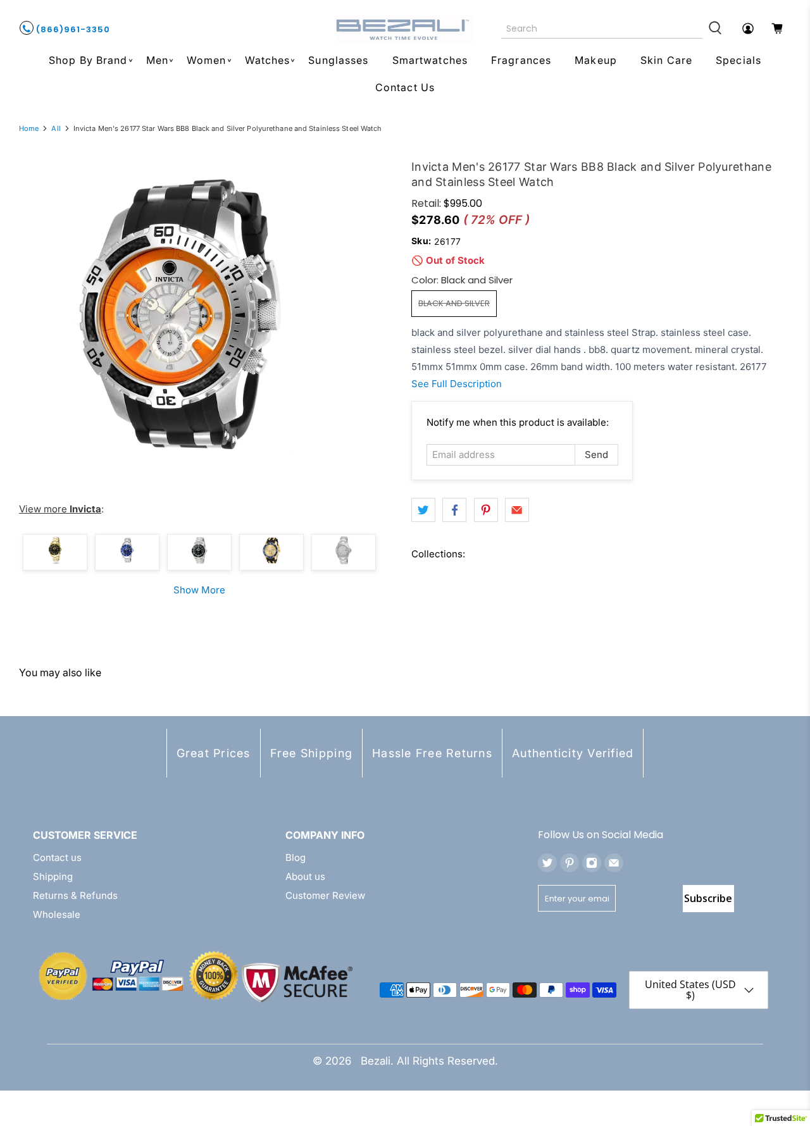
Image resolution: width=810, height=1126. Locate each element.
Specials (738, 60)
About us (305, 876)
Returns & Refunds (75, 895)
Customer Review (325, 895)
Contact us (57, 857)
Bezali (375, 1061)
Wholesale (56, 914)
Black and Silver (454, 303)
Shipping (53, 876)
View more (60, 509)
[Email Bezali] (613, 862)
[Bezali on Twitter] (547, 862)
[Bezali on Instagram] (591, 862)
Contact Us (405, 87)
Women (207, 60)
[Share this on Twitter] (423, 510)
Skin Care (666, 60)
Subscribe (708, 898)
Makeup (596, 60)
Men (157, 60)
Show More (199, 590)
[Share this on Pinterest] (486, 510)
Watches (267, 60)
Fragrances (521, 60)
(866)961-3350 (72, 29)
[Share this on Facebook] (454, 510)
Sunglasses (338, 60)
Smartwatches (430, 60)
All (55, 128)
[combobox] (602, 28)
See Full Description (456, 384)
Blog (295, 857)
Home (29, 128)
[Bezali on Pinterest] (569, 862)
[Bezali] (405, 28)
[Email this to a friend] (517, 510)
